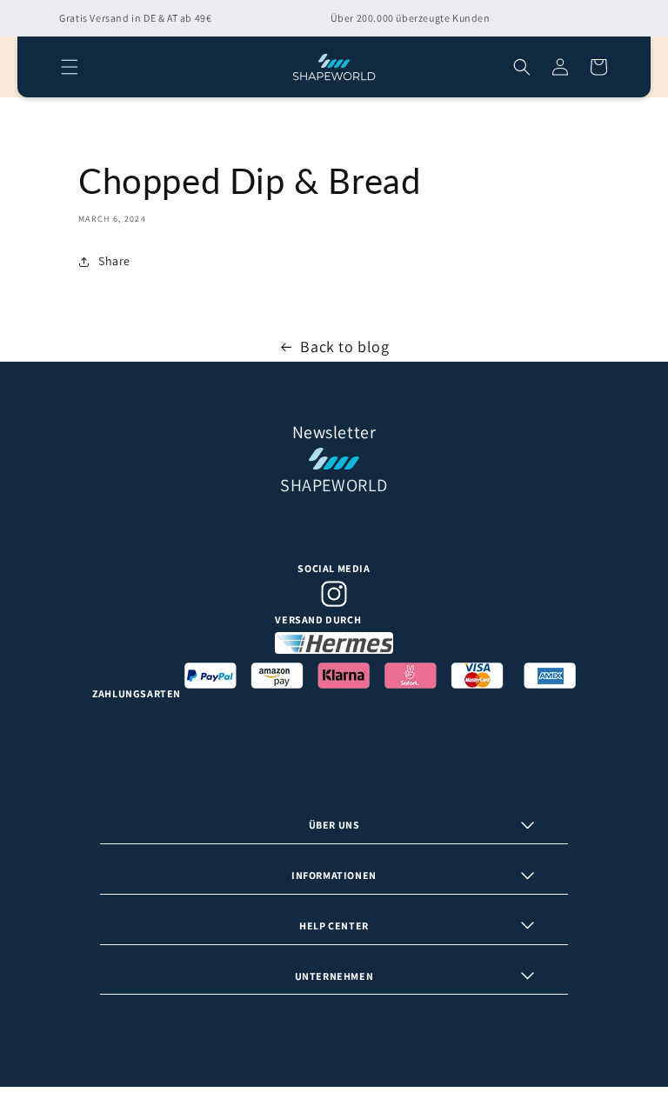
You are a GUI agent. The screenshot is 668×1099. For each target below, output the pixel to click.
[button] (69, 67)
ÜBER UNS (334, 824)
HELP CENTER (334, 925)
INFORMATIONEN (334, 875)
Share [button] (114, 261)
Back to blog (344, 346)
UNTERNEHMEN (334, 975)
